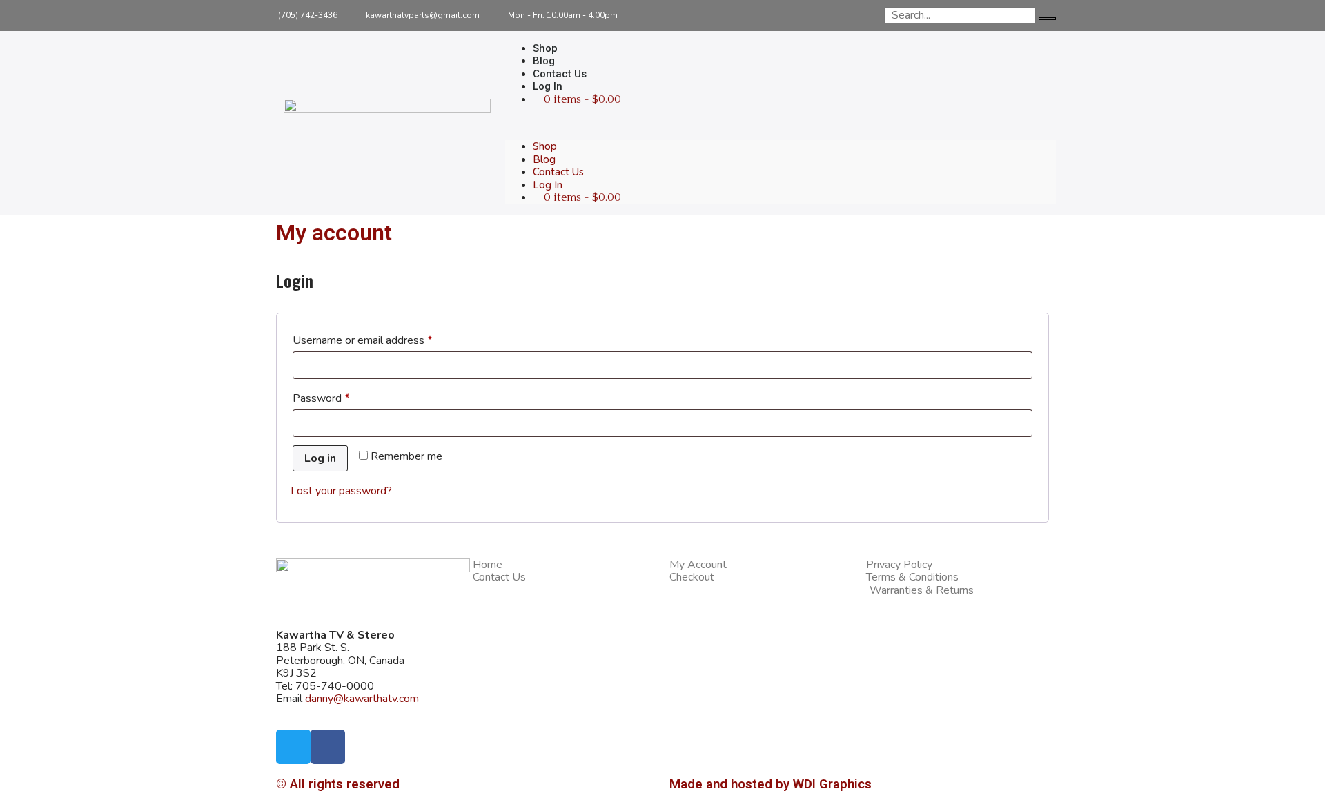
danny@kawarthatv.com (362, 698)
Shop (545, 146)
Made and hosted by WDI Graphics (770, 784)
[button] (780, 123)
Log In (547, 86)
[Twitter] (869, 15)
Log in (320, 458)
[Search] (1047, 18)
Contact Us (558, 172)
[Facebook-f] (838, 15)
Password (343, 396)
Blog (544, 159)
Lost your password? (341, 490)
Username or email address (384, 338)
